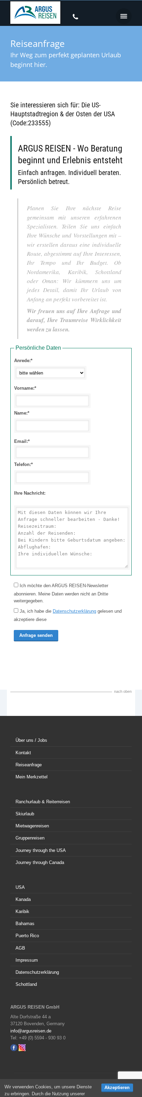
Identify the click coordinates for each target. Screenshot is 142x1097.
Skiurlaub (25, 813)
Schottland (26, 984)
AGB (20, 948)
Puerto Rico (27, 935)
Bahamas (25, 923)
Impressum (27, 960)
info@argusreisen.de (30, 1030)
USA (20, 887)
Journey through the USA (41, 850)
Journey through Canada (40, 862)
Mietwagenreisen (32, 825)
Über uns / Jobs (31, 740)
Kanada (23, 899)
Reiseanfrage (29, 764)
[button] (124, 16)
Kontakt (23, 752)
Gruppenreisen (30, 838)
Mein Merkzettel (32, 776)
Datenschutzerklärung (74, 611)
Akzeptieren (117, 1087)
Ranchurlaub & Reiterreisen (43, 801)
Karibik (22, 911)
